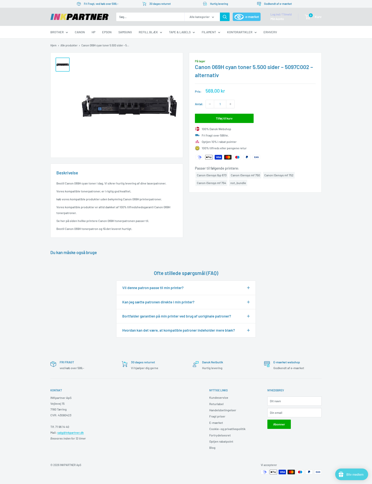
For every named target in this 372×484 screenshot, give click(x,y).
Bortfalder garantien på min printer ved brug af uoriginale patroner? (176, 316)
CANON (80, 32)
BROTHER (57, 32)
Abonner (279, 424)
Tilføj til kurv (224, 118)
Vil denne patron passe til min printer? (153, 287)
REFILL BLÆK (148, 32)
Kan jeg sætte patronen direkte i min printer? (158, 302)
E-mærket (216, 422)
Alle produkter (69, 45)
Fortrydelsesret (220, 435)
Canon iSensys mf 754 (211, 182)
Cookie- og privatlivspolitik (227, 429)
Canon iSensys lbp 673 (211, 175)
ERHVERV (270, 32)
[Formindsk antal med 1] (210, 104)
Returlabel (216, 404)
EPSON (107, 32)
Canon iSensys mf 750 (245, 175)
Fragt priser (217, 416)
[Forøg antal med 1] (230, 104)
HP (93, 32)
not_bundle (238, 182)
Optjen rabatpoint (221, 441)
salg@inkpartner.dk (70, 432)
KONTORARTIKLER (239, 32)
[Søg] (225, 17)
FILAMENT (209, 32)
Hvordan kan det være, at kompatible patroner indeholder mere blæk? (178, 330)
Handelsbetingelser (222, 410)
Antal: (199, 104)
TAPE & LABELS (180, 32)
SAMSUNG (125, 32)
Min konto (277, 19)
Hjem (53, 45)
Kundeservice (218, 397)
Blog (212, 447)
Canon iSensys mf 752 (279, 175)
